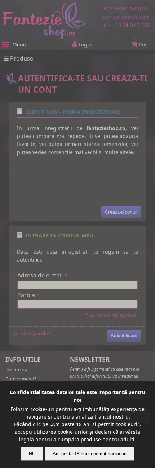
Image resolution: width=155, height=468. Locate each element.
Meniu (20, 44)
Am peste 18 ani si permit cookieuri (90, 453)
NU (32, 453)
